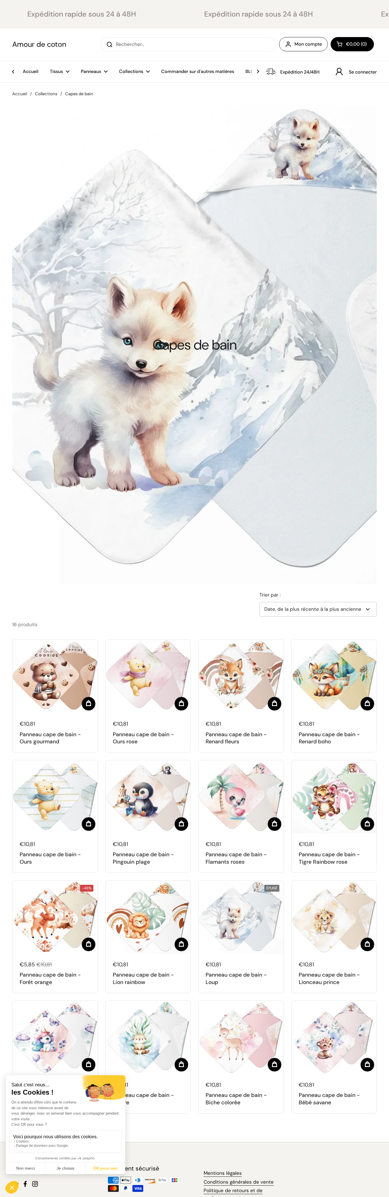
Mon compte (308, 44)
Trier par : (270, 595)
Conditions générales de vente (239, 1182)
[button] (352, 44)
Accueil (19, 94)
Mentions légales (223, 1173)
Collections (46, 94)
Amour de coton (39, 44)
